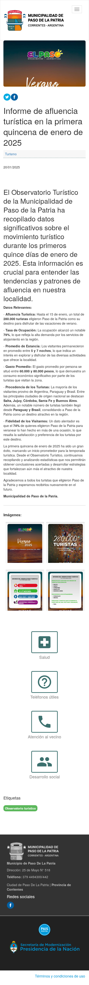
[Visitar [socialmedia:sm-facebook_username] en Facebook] (14, 96)
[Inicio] (35, 20)
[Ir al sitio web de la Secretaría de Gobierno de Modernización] (44, 946)
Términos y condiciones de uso (60, 976)
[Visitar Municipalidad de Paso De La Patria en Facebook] (10, 904)
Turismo (11, 154)
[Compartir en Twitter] (7, 96)
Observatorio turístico (20, 808)
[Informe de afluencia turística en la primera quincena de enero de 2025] (25, 542)
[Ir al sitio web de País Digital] (44, 929)
